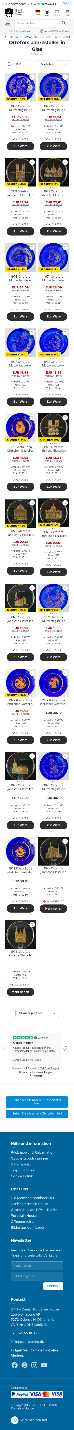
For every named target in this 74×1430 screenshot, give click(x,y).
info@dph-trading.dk (27, 1341)
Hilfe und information (31, 1144)
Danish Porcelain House (19, 12)
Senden (53, 1286)
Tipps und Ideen (24, 1170)
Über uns (19, 1189)
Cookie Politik (22, 1176)
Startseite (15, 37)
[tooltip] (20, 109)
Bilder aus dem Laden (28, 1227)
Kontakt (18, 1300)
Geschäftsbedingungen (29, 1158)
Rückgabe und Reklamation (32, 1152)
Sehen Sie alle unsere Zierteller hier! (37, 1113)
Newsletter (21, 1241)
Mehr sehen (53, 908)
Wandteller (32, 37)
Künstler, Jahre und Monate (6, 37)
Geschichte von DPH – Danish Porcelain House (34, 1212)
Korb (67, 15)
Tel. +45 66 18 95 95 (26, 1333)
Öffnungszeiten (23, 1221)
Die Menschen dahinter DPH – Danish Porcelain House (34, 1201)
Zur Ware (20, 146)
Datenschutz (21, 1164)
